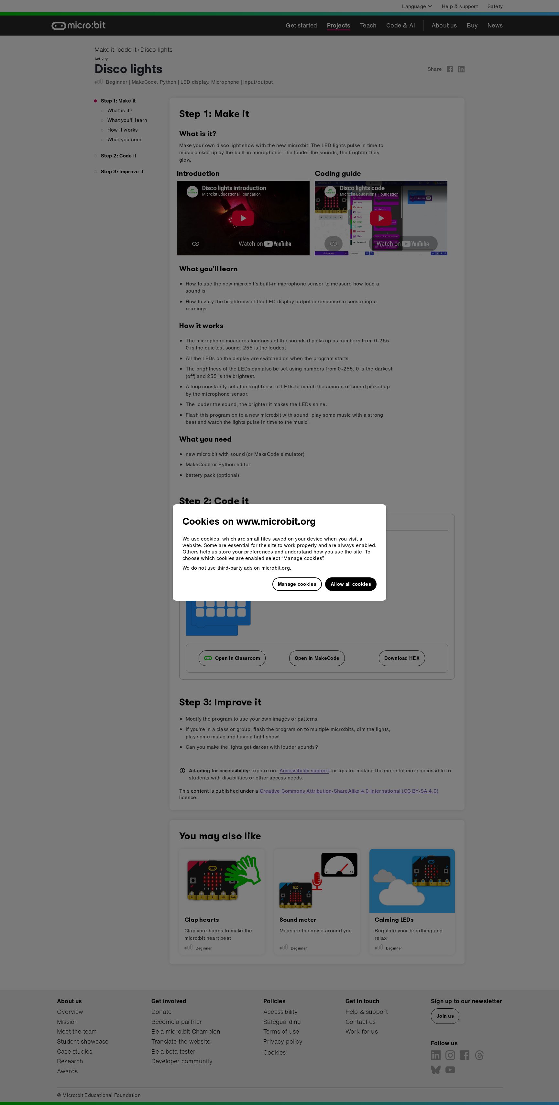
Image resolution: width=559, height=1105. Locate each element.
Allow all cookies (351, 583)
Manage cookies (297, 583)
